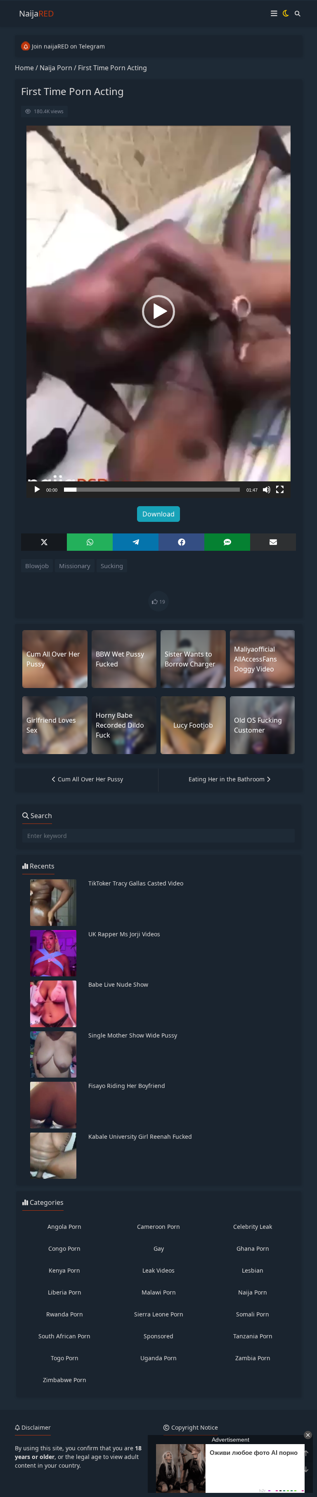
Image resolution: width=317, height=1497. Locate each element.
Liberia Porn (64, 1292)
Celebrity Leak (252, 1226)
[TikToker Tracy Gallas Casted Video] (53, 902)
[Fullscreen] (280, 490)
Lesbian (252, 1270)
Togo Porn (64, 1358)
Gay (159, 1248)
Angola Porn (64, 1226)
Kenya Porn (64, 1270)
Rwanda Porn (64, 1314)
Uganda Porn (158, 1358)
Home (24, 67)
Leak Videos (158, 1270)
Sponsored (158, 1336)
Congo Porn (64, 1248)
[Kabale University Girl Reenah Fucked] (53, 1156)
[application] (158, 312)
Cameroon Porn (158, 1226)
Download (158, 514)
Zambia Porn (252, 1358)
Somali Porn (252, 1314)
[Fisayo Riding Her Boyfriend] (53, 1105)
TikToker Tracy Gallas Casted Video (135, 883)
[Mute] (267, 490)
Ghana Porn (253, 1248)
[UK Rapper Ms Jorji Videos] (53, 953)
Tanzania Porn (252, 1336)
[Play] (37, 490)
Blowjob (37, 566)
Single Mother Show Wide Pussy (132, 1035)
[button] (158, 311)
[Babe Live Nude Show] (53, 1004)
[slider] (152, 490)
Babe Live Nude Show (118, 984)
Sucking (112, 566)
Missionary (74, 566)
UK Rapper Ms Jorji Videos (124, 934)
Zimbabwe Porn (64, 1380)
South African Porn (64, 1336)
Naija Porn (56, 67)
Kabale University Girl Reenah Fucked (140, 1136)
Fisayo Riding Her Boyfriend (126, 1086)
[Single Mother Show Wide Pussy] (53, 1054)
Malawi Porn (159, 1292)
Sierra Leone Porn (158, 1314)
